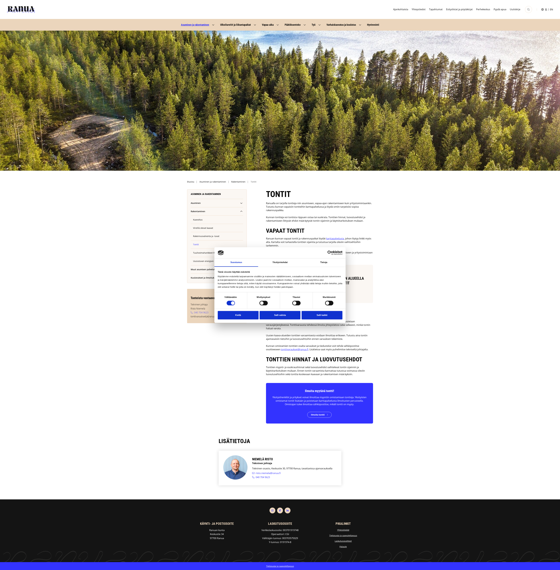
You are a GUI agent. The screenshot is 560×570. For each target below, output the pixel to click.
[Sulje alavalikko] (241, 211)
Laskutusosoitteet (343, 541)
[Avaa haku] (528, 9)
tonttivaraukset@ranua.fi (294, 349)
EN (551, 9)
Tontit (196, 244)
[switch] (263, 303)
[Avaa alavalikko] (213, 25)
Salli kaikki (322, 315)
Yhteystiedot (343, 530)
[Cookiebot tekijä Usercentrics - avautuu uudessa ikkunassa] (329, 252)
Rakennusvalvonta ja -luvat (206, 236)
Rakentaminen (238, 181)
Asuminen (196, 203)
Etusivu (190, 181)
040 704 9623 (201, 312)
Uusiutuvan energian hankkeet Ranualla (212, 261)
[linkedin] (287, 510)
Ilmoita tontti (318, 414)
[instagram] (272, 510)
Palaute (343, 546)
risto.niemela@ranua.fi (268, 473)
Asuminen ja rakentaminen (213, 181)
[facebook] (280, 510)
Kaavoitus (198, 219)
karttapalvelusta (335, 238)
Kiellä (238, 315)
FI (546, 9)
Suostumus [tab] (236, 262)
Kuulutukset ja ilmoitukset (204, 277)
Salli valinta (280, 315)
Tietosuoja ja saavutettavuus (343, 535)
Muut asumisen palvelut (203, 269)
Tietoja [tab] (323, 262)
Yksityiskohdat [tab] (280, 262)
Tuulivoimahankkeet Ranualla (207, 252)
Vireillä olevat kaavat (203, 228)
